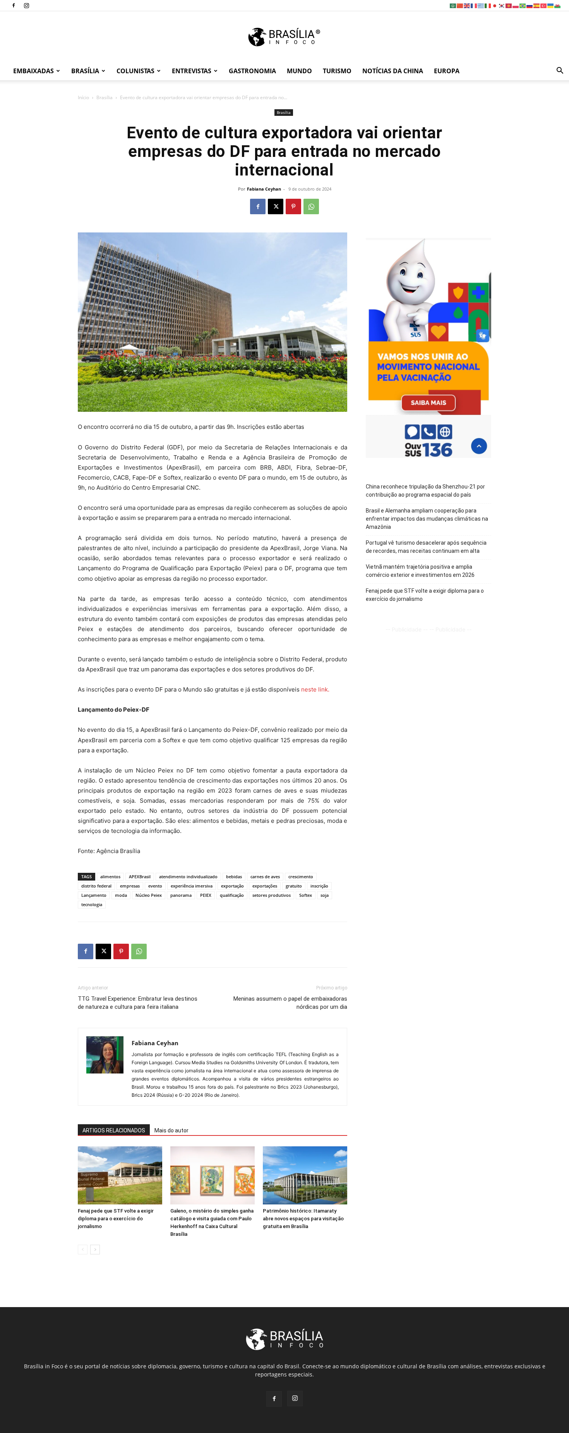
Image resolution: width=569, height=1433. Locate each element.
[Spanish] (536, 5)
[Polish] (515, 5)
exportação (232, 886)
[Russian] (529, 5)
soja (324, 895)
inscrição (319, 886)
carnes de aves (265, 876)
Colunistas (135, 71)
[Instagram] (26, 5)
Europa (446, 71)
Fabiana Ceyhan (264, 189)
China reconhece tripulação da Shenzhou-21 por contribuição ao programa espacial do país (425, 490)
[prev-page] (82, 1249)
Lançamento (93, 895)
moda (121, 895)
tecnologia (91, 904)
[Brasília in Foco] (284, 37)
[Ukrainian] (550, 5)
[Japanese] (495, 5)
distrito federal (96, 886)
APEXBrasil (140, 876)
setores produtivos (271, 895)
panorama (181, 895)
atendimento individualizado (188, 876)
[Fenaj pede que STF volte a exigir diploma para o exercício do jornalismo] (120, 1175)
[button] (559, 71)
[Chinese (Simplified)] (460, 5)
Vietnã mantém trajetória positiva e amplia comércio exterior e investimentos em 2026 (420, 571)
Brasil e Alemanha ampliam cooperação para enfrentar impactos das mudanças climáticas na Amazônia (427, 518)
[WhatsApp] (311, 206)
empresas (130, 886)
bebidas (234, 876)
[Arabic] (453, 5)
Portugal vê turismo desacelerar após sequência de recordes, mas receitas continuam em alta (426, 547)
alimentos (110, 876)
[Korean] (502, 5)
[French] (474, 5)
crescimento (300, 876)
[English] (467, 5)
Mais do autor (171, 1130)
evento (155, 886)
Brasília (85, 71)
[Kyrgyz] (509, 5)
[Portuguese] (522, 5)
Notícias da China (392, 71)
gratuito (294, 886)
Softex (305, 895)
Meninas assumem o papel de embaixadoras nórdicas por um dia (290, 1002)
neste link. (315, 689)
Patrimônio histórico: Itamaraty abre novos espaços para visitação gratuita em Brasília (303, 1218)
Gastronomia (252, 71)
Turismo (337, 71)
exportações (264, 886)
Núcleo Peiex (148, 895)
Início (83, 97)
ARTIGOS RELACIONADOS (113, 1130)
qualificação (232, 895)
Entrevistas (191, 71)
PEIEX (205, 895)
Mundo (299, 71)
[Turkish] (543, 5)
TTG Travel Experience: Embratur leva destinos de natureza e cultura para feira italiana (137, 1002)
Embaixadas (33, 71)
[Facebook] (13, 5)
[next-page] (95, 1249)
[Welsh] (557, 5)
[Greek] (481, 5)
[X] (275, 206)
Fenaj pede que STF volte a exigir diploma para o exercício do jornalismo (116, 1218)
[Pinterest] (293, 206)
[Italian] (488, 5)
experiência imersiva (192, 886)
